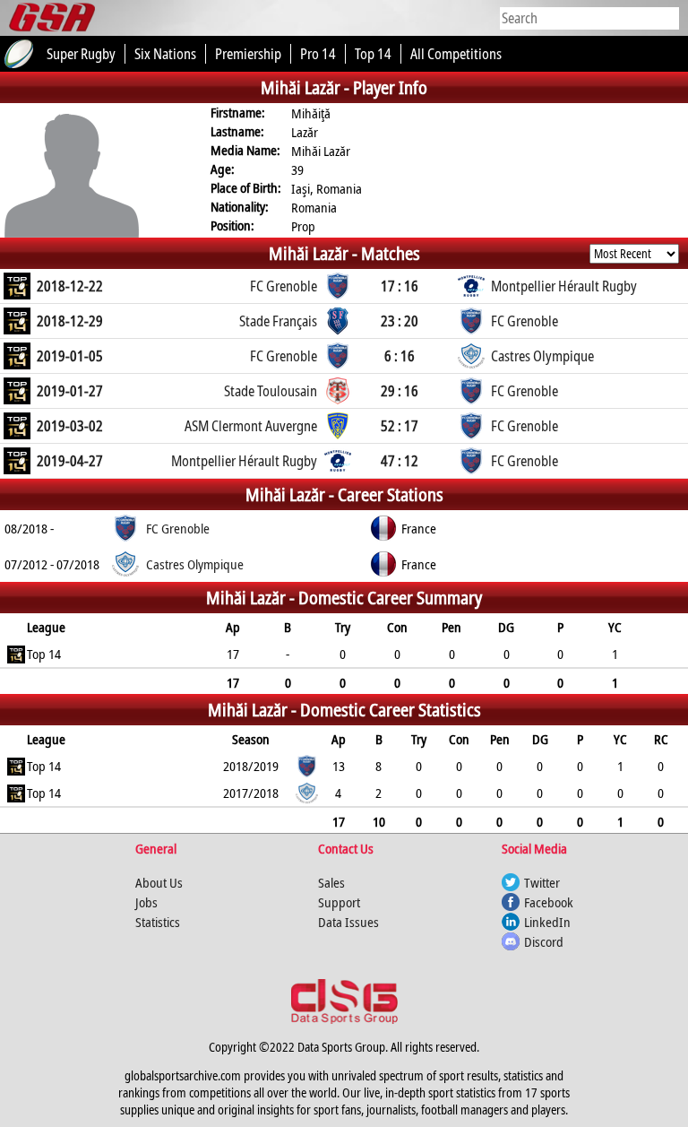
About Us (159, 882)
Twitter (542, 882)
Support (339, 902)
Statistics (157, 922)
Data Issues (348, 922)
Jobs (146, 902)
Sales (331, 882)
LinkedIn (547, 922)
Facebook (548, 902)
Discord (543, 941)
